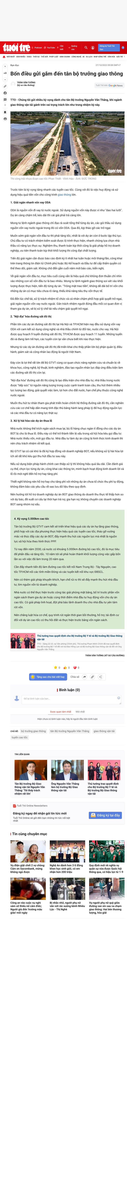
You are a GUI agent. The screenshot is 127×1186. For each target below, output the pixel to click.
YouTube (51, 48)
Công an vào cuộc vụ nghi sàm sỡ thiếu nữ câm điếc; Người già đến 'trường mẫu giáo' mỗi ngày (26, 907)
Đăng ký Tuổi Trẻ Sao (107, 47)
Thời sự (36, 57)
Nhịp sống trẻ (100, 57)
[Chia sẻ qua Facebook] (84, 677)
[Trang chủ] (3, 57)
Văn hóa (111, 57)
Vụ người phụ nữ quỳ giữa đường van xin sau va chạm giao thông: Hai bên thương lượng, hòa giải (105, 907)
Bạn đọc (14, 65)
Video (29, 57)
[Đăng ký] (105, 815)
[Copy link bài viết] (92, 677)
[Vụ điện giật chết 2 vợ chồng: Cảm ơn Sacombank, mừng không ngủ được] (28, 851)
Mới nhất (11, 57)
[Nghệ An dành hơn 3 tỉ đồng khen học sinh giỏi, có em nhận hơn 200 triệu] (67, 851)
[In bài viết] (5, 118)
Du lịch (89, 57)
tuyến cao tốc (20, 737)
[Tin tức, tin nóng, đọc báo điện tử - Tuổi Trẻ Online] (16, 48)
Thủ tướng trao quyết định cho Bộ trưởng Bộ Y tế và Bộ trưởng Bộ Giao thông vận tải (79, 637)
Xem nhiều (20, 57)
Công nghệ (76, 57)
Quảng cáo (74, 47)
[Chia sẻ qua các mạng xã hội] (100, 677)
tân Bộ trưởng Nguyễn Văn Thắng (69, 731)
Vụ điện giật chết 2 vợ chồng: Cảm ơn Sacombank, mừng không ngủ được (27, 869)
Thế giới (44, 57)
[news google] (109, 85)
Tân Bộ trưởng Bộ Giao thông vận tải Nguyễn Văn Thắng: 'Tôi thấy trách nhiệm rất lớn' (30, 788)
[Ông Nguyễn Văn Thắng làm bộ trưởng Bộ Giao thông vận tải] (67, 770)
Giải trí (119, 57)
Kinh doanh (65, 57)
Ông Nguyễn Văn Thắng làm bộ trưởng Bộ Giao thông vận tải (65, 787)
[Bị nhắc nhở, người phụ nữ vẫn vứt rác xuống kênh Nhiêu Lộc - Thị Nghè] (67, 889)
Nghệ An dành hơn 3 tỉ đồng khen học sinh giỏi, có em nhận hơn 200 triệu (66, 869)
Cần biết (61, 47)
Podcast (38, 48)
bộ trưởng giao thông (33, 731)
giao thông (64, 194)
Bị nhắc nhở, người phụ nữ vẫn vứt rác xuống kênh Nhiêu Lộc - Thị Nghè (67, 906)
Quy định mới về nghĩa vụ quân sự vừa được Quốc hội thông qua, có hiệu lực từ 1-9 (106, 869)
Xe (84, 57)
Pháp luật (54, 57)
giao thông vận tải (104, 731)
